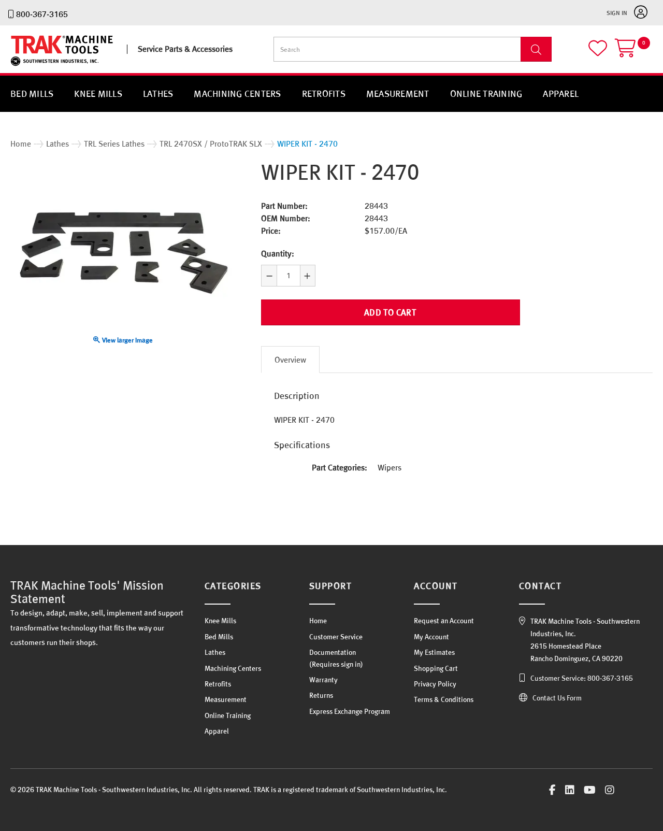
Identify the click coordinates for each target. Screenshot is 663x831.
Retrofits (323, 93)
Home (318, 621)
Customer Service (336, 637)
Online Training (486, 93)
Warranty (323, 680)
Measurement (397, 93)
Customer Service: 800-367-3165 (581, 678)
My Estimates (434, 652)
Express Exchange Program (349, 711)
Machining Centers (237, 93)
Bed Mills (31, 93)
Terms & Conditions (443, 699)
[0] (634, 52)
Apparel (561, 93)
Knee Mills (98, 93)
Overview (290, 359)
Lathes (158, 93)
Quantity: (277, 253)
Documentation (332, 652)
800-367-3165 (42, 14)
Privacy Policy (435, 684)
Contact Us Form (557, 698)
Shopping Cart (436, 668)
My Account (431, 637)
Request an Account (444, 621)
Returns (321, 695)
